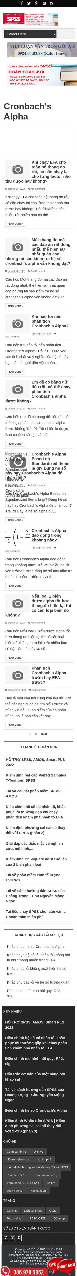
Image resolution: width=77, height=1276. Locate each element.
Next (44, 734)
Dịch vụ (38, 1151)
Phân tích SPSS (17, 1175)
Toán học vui (15, 1190)
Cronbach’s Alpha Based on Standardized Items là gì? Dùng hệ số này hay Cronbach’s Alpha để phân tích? (37, 466)
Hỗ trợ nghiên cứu (18, 1159)
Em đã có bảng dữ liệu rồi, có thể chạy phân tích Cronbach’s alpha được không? (37, 391)
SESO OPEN (38, 1218)
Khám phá (44, 1159)
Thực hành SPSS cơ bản (23, 1182)
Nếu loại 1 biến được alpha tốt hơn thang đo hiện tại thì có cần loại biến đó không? (38, 605)
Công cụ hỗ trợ (16, 1151)
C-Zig (52, 1210)
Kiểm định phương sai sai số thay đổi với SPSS (37, 1167)
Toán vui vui (14, 1218)
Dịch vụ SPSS (33, 1210)
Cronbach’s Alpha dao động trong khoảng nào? (49, 535)
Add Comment (38, 189)
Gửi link (12, 1210)
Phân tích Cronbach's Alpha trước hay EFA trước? (49, 675)
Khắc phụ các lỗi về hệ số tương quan (38, 982)
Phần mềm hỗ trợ (46, 1175)
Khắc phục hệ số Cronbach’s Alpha (35, 947)
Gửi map (59, 1218)
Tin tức (50, 1182)
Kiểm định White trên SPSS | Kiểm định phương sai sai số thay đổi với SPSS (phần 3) (35, 1126)
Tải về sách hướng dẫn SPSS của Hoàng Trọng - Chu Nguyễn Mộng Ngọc (35, 896)
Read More (15, 224)
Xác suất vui (38, 1190)
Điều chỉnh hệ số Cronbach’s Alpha (36, 1110)
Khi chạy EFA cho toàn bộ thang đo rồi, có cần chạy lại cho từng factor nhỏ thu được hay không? (38, 171)
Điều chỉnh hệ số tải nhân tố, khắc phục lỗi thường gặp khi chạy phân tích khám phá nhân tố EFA (36, 812)
